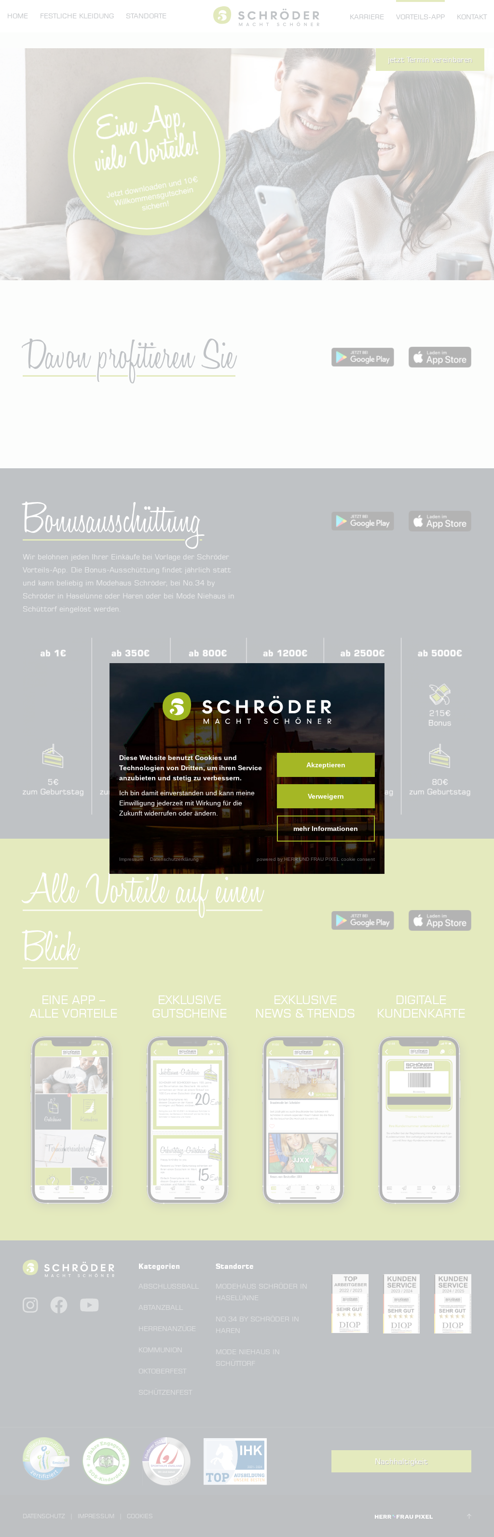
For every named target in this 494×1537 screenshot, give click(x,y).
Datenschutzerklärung (174, 859)
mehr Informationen (325, 828)
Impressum (131, 859)
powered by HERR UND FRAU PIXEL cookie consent (316, 859)
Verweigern (326, 796)
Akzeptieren (325, 765)
